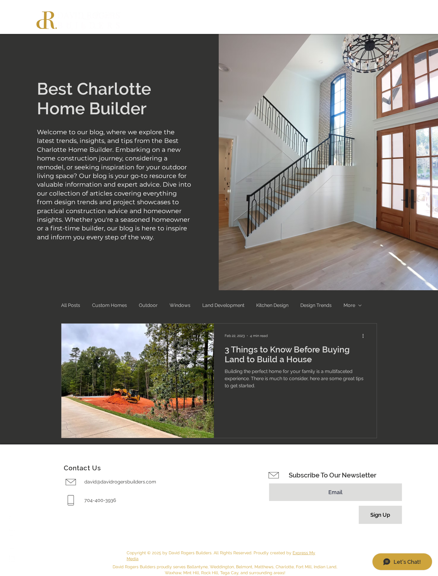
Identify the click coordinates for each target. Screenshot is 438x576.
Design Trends (316, 305)
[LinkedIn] (12, 559)
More (349, 305)
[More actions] (365, 335)
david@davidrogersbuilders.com (120, 482)
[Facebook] (12, 519)
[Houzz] (12, 546)
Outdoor (148, 305)
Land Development (223, 305)
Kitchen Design (272, 305)
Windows (180, 305)
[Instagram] (12, 533)
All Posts (70, 305)
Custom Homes (109, 305)
